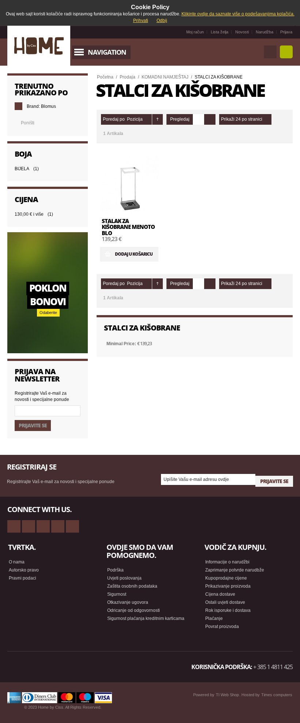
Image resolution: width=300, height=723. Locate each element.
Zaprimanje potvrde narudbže (234, 570)
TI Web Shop (227, 695)
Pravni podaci (22, 578)
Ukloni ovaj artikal (18, 106)
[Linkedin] (72, 526)
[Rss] (13, 526)
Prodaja (127, 77)
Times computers (276, 695)
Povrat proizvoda (222, 626)
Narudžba (264, 32)
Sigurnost (116, 594)
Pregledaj (180, 119)
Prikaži (228, 119)
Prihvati (140, 20)
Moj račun (195, 32)
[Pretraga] (270, 51)
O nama (17, 562)
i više (29, 214)
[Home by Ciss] (38, 46)
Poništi (27, 122)
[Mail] (43, 526)
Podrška (115, 570)
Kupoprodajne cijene (226, 578)
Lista (209, 119)
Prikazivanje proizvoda (228, 586)
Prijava (286, 32)
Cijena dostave (220, 594)
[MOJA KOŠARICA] (286, 51)
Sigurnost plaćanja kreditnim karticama (145, 618)
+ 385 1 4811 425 (273, 667)
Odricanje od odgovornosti (133, 610)
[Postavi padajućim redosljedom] (157, 119)
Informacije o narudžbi (227, 562)
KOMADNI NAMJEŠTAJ (165, 77)
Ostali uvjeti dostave (225, 602)
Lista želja (219, 32)
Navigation (107, 52)
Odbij (162, 20)
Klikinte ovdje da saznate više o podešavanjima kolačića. (238, 14)
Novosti (242, 32)
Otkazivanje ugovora (127, 602)
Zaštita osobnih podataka (132, 586)
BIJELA (22, 168)
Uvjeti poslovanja (124, 578)
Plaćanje (214, 618)
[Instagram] (57, 526)
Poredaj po (114, 119)
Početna (105, 77)
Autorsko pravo (24, 570)
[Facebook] (28, 526)
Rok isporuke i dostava (228, 610)
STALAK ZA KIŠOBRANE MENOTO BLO (128, 227)
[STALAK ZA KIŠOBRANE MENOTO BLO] (129, 183)
